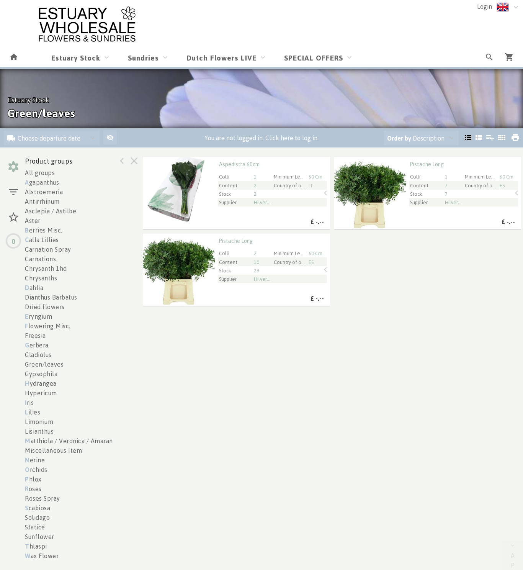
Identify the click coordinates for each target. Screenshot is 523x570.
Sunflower (39, 537)
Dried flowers (45, 307)
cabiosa (37, 508)
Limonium (39, 422)
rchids (36, 469)
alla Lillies (42, 240)
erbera (37, 345)
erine (35, 460)
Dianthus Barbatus (51, 297)
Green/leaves (44, 364)
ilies (32, 412)
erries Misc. (43, 230)
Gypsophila (41, 374)
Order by (399, 138)
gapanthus (42, 182)
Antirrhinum (42, 201)
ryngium (38, 316)
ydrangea (41, 383)
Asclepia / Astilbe (50, 211)
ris (29, 402)
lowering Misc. (47, 326)
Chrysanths (41, 278)
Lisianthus (39, 431)
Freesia (35, 335)
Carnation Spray (48, 249)
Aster (33, 220)
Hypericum (41, 393)
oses (33, 489)
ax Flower (42, 556)
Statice (35, 527)
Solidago (37, 517)
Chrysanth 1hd (46, 268)
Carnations (40, 259)
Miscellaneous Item (53, 450)
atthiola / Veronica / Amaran (69, 441)
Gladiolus (38, 355)
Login (484, 6)
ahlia (34, 288)
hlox (33, 479)
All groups (40, 173)
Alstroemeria (44, 192)
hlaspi (36, 546)
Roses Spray (42, 498)
